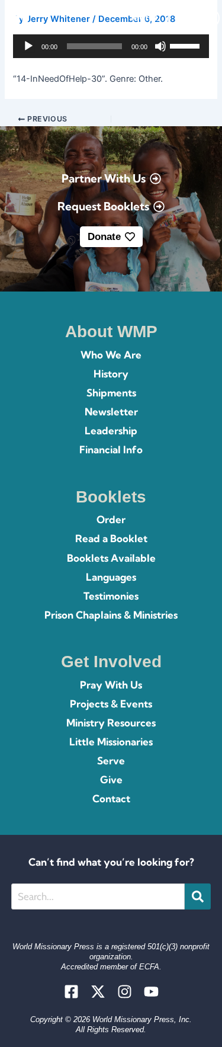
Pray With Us (111, 684)
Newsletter (111, 411)
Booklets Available (111, 558)
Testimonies (111, 596)
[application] (110, 46)
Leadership (111, 430)
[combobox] (98, 896)
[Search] (198, 896)
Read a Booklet (111, 538)
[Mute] (160, 46)
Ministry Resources (111, 722)
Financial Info (111, 449)
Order (111, 519)
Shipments (111, 392)
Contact (111, 798)
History (111, 373)
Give (111, 779)
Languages (111, 577)
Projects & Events (111, 703)
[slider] (186, 45)
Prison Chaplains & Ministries (111, 615)
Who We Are (111, 354)
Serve (111, 760)
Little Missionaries (111, 741)
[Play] (28, 46)
